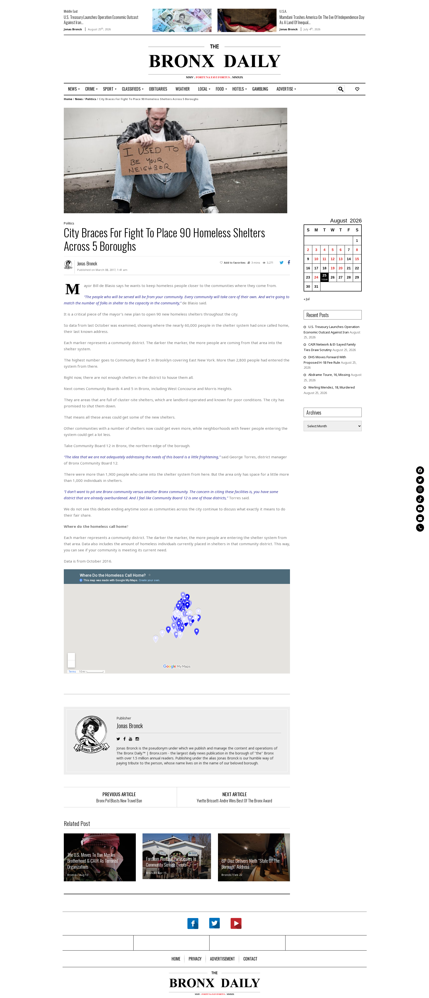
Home (68, 99)
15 (357, 259)
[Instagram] (420, 490)
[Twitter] (420, 480)
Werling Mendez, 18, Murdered (331, 387)
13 (341, 259)
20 (341, 268)
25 (324, 275)
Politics (90, 99)
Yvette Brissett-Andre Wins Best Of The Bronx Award (234, 801)
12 (333, 259)
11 (324, 259)
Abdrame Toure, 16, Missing (329, 374)
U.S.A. (283, 11)
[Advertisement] (93, 59)
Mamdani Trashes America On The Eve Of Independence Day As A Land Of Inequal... (322, 19)
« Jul (307, 299)
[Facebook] (420, 470)
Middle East (71, 11)
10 (316, 259)
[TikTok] (420, 499)
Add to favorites (235, 262)
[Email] (420, 518)
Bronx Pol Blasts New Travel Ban (119, 801)
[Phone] (420, 528)
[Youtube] (420, 509)
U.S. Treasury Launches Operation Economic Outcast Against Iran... (101, 19)
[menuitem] (72, 89)
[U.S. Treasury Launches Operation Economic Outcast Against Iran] (182, 20)
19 (333, 268)
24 (316, 277)
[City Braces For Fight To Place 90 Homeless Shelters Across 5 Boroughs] (175, 160)
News (79, 99)
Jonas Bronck (73, 29)
